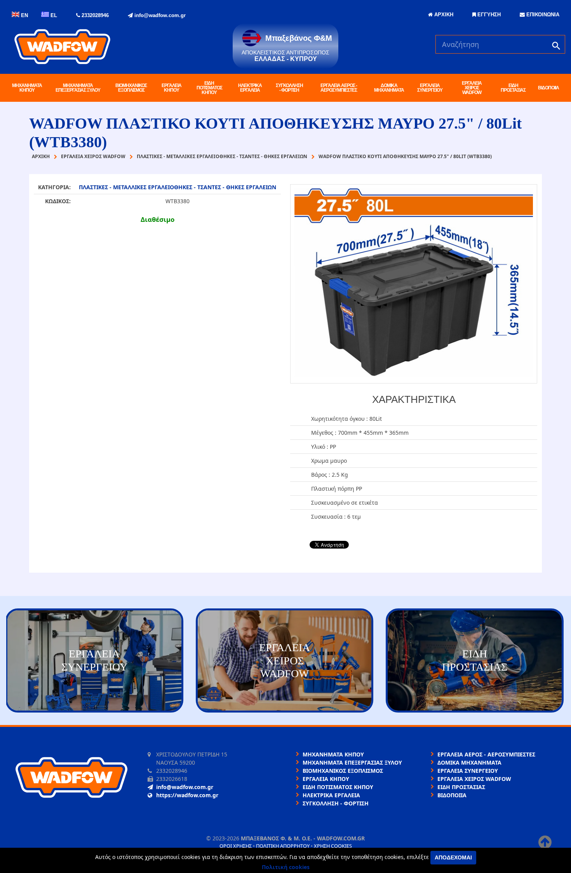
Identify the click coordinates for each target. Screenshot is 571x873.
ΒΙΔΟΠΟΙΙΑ (548, 88)
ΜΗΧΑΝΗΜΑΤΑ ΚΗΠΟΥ (27, 88)
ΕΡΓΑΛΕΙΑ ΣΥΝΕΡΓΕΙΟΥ (429, 88)
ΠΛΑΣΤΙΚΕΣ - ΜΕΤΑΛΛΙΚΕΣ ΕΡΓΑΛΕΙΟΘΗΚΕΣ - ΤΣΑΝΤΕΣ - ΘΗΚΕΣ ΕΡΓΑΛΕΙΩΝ (177, 187)
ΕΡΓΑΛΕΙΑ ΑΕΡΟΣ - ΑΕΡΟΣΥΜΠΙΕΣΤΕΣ (338, 88)
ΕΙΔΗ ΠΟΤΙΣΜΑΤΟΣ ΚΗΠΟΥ (209, 87)
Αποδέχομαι (453, 857)
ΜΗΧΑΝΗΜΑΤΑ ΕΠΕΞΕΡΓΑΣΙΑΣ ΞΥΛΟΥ (78, 88)
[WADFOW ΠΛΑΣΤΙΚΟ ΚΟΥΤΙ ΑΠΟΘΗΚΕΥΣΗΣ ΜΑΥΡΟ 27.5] (413, 283)
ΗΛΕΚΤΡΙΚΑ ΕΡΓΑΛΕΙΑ (250, 88)
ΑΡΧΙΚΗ (443, 14)
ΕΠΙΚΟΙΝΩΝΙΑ (542, 14)
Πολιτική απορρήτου (283, 845)
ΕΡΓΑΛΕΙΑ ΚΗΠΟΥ (171, 88)
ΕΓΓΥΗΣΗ (488, 14)
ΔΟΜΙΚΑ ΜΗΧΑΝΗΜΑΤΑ (389, 88)
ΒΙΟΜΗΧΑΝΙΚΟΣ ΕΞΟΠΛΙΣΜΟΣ (131, 88)
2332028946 (94, 15)
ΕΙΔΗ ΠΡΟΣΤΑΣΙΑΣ (513, 88)
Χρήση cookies (333, 845)
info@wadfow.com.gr (159, 15)
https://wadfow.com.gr (187, 795)
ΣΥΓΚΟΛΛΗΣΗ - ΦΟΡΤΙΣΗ (289, 88)
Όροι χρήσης (235, 845)
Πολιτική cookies (286, 867)
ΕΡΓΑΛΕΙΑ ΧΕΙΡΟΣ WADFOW (472, 87)
